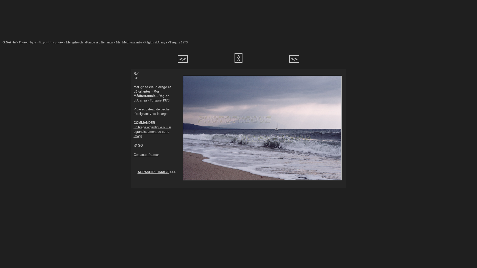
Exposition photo (51, 42)
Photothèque (27, 42)
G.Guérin (9, 42)
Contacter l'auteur (146, 155)
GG (140, 145)
